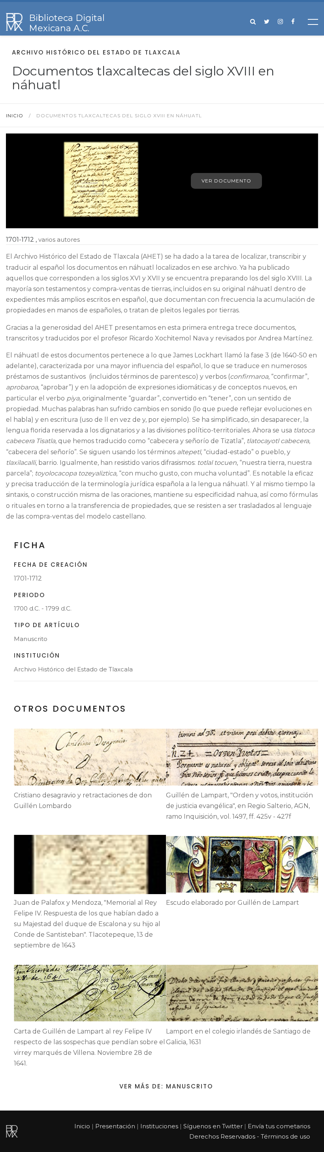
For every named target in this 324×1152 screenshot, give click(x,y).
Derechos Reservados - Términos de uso (249, 1136)
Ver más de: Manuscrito (166, 1086)
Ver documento (226, 181)
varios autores (59, 239)
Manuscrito (30, 639)
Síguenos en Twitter (213, 1126)
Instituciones (159, 1126)
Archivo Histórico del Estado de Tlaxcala (73, 669)
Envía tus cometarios (279, 1126)
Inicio (15, 115)
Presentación (115, 1126)
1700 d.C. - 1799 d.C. (43, 608)
